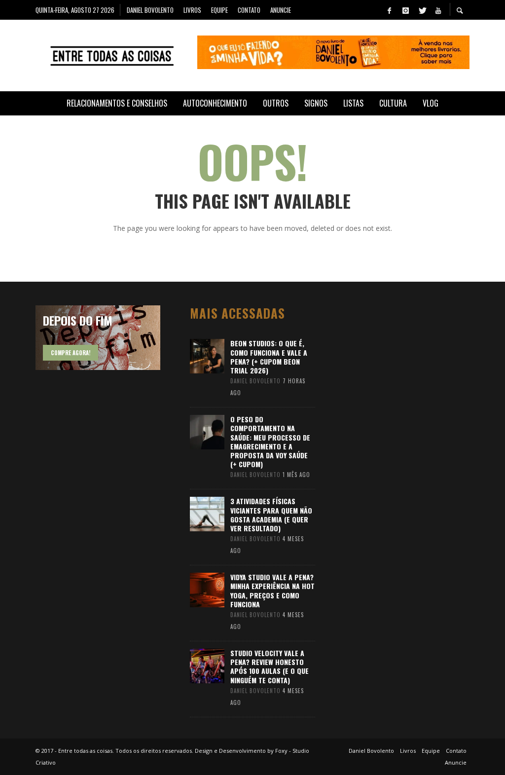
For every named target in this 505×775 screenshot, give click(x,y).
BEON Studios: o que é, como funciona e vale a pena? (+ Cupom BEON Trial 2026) (268, 356)
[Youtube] (438, 10)
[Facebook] (389, 10)
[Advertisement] (419, 453)
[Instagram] (405, 10)
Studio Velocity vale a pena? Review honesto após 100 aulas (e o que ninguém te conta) (269, 666)
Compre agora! (70, 353)
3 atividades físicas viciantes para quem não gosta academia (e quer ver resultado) (271, 514)
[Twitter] (421, 10)
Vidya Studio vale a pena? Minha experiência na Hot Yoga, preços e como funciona (272, 590)
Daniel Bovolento (255, 381)
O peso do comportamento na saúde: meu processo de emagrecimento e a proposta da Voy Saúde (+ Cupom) (270, 441)
